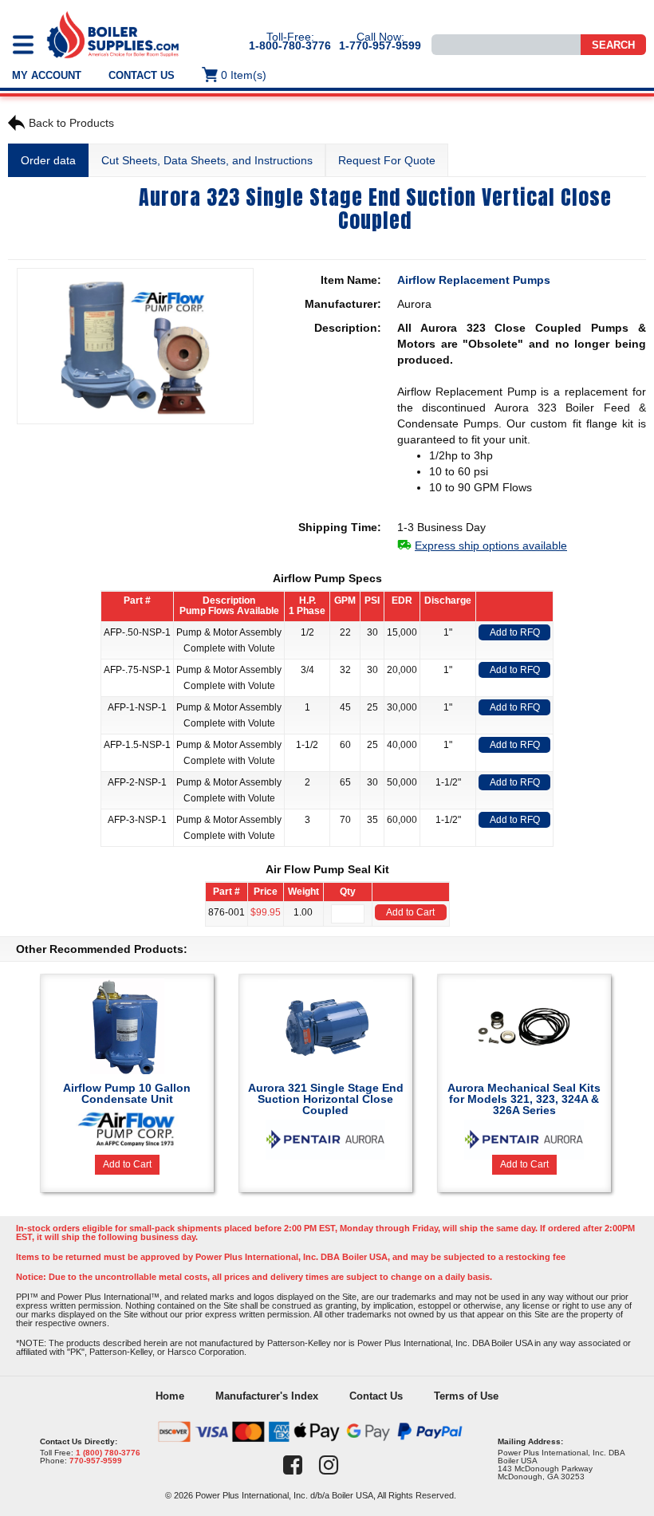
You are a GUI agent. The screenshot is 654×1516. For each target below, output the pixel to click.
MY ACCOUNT (46, 75)
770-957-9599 (95, 1460)
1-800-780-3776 (290, 45)
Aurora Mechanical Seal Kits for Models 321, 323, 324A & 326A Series (524, 1098)
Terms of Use (466, 1396)
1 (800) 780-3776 (108, 1452)
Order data (48, 160)
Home (170, 1396)
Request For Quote (386, 160)
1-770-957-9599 (380, 45)
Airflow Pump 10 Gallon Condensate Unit (127, 1093)
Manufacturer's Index (266, 1396)
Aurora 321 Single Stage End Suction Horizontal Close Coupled (326, 1098)
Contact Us (141, 75)
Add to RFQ (515, 632)
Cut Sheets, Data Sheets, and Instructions (207, 160)
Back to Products (71, 122)
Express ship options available (491, 545)
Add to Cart (410, 912)
